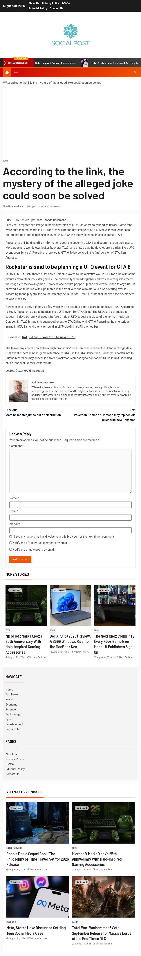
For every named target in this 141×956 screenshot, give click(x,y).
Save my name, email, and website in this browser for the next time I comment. (64, 536)
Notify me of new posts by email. (33, 549)
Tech (5, 161)
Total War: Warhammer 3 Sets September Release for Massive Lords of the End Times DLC (101, 933)
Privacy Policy (50, 3)
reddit (40, 370)
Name (14, 498)
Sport (9, 719)
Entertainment (14, 724)
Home (9, 689)
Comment (16, 446)
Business (11, 922)
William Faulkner (15, 206)
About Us (33, 3)
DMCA (66, 3)
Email (13, 511)
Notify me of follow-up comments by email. (40, 543)
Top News (12, 694)
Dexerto (21, 370)
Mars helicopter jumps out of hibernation (33, 412)
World (9, 699)
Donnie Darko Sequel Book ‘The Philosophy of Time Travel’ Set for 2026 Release (37, 859)
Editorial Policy (37, 8)
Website (14, 524)
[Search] (135, 72)
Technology (13, 714)
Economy (11, 704)
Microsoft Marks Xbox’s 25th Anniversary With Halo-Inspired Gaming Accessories (97, 859)
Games (75, 922)
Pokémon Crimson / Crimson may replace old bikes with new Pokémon (104, 415)
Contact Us (56, 8)
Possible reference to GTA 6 (50, 252)
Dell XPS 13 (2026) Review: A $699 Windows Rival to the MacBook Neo (70, 641)
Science (11, 709)
